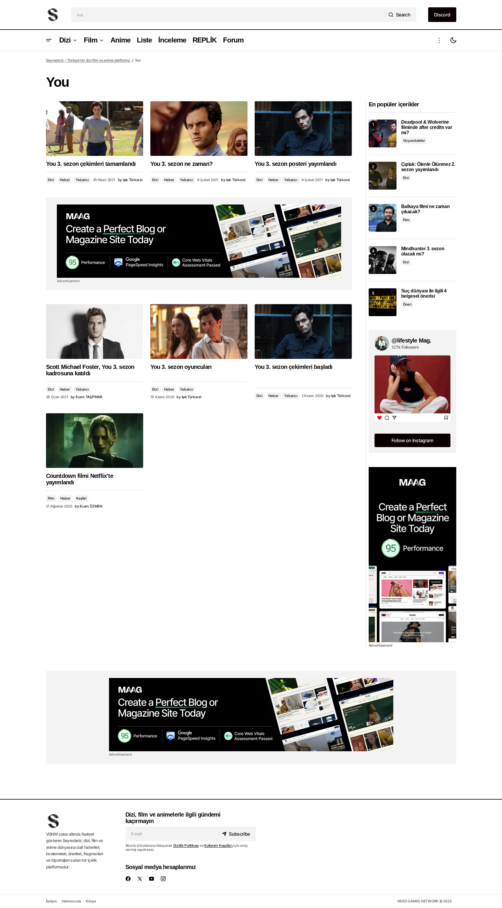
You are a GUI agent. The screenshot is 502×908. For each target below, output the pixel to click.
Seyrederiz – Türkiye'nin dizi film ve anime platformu (88, 60)
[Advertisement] (199, 241)
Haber (65, 180)
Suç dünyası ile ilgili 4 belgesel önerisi (424, 293)
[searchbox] (229, 15)
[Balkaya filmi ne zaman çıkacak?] (383, 218)
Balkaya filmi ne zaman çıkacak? (425, 209)
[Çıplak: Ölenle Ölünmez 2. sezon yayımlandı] (383, 176)
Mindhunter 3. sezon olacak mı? (423, 251)
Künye (91, 901)
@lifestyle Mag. (411, 340)
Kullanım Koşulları (218, 845)
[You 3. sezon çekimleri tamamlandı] (94, 128)
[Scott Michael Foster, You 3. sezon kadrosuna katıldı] (94, 331)
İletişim (51, 901)
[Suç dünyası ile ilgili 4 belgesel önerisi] (383, 302)
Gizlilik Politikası (186, 845)
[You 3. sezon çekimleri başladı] (303, 331)
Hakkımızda (71, 901)
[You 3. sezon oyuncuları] (199, 331)
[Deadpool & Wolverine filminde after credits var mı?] (383, 133)
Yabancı (82, 180)
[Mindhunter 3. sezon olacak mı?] (383, 260)
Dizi (51, 180)
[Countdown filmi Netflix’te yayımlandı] (94, 440)
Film (51, 498)
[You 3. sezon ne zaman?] (199, 128)
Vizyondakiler (414, 140)
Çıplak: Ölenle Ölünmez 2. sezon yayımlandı (428, 167)
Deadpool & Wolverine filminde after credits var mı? (426, 127)
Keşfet (81, 498)
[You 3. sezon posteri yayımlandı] (303, 128)
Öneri (407, 304)
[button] (49, 40)
